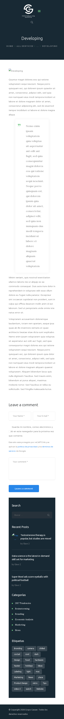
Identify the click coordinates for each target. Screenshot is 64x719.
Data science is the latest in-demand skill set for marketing (30, 558)
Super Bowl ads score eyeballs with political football (30, 578)
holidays (29, 666)
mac (38, 672)
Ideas (40, 666)
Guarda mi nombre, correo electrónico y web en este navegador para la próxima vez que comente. (31, 431)
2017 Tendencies (23, 603)
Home (10, 46)
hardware (39, 660)
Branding (19, 614)
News (18, 630)
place (40, 677)
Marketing (20, 624)
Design (17, 660)
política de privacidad (27, 446)
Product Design (20, 683)
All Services (25, 46)
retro (35, 683)
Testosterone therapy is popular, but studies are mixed (36, 537)
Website (40, 689)
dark (36, 654)
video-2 (17, 689)
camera (30, 648)
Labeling (17, 672)
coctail (17, 654)
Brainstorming (22, 608)
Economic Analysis (24, 619)
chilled (42, 648)
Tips (44, 683)
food (27, 660)
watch (28, 689)
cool (27, 654)
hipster (17, 666)
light (29, 672)
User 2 (26, 543)
